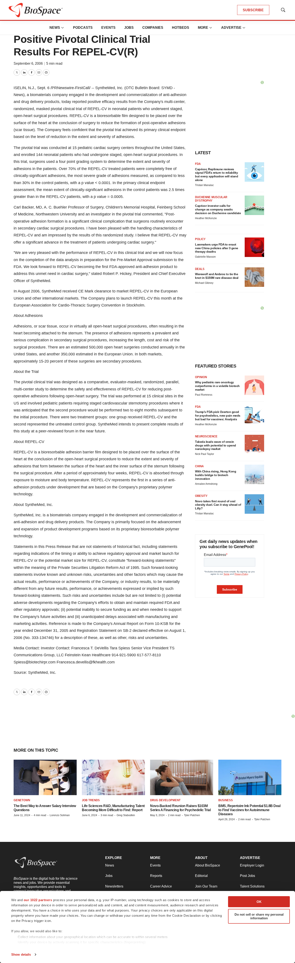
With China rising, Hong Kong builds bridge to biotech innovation (215, 475)
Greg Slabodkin (126, 815)
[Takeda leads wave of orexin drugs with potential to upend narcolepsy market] (254, 444)
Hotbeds (180, 27)
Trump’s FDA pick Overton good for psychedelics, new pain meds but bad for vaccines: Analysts (217, 415)
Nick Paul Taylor (204, 454)
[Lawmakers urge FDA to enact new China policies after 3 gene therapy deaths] (254, 247)
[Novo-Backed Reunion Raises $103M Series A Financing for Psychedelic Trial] (181, 777)
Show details (21, 954)
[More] (62, 27)
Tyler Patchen (192, 815)
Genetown (22, 800)
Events (108, 27)
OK (259, 902)
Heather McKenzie (206, 218)
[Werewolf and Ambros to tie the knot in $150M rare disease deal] (254, 277)
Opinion (201, 377)
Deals (200, 269)
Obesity (201, 496)
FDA (198, 163)
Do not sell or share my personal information (259, 916)
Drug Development (165, 800)
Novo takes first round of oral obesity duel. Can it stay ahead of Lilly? (218, 504)
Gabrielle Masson (205, 256)
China (199, 466)
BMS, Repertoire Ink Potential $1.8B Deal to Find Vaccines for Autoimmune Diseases (249, 810)
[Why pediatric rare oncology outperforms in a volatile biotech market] (254, 385)
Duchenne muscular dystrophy (211, 199)
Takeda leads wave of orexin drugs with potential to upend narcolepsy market (215, 445)
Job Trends (91, 800)
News (54, 27)
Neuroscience (206, 436)
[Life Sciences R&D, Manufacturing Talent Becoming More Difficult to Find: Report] (113, 777)
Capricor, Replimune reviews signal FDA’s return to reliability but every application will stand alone (216, 174)
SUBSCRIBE (253, 10)
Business (225, 800)
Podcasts (83, 27)
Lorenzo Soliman (60, 815)
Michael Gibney (204, 282)
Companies (152, 27)
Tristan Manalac (204, 185)
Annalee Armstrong (206, 483)
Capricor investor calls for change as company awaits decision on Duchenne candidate (218, 209)
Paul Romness (203, 394)
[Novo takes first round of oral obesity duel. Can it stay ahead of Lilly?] (254, 504)
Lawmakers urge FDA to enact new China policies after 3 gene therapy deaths (216, 248)
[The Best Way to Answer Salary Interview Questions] (45, 777)
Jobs (129, 27)
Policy (200, 239)
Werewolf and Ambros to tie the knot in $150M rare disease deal (216, 275)
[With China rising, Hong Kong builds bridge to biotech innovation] (254, 474)
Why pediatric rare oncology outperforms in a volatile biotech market (217, 385)
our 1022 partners (38, 900)
